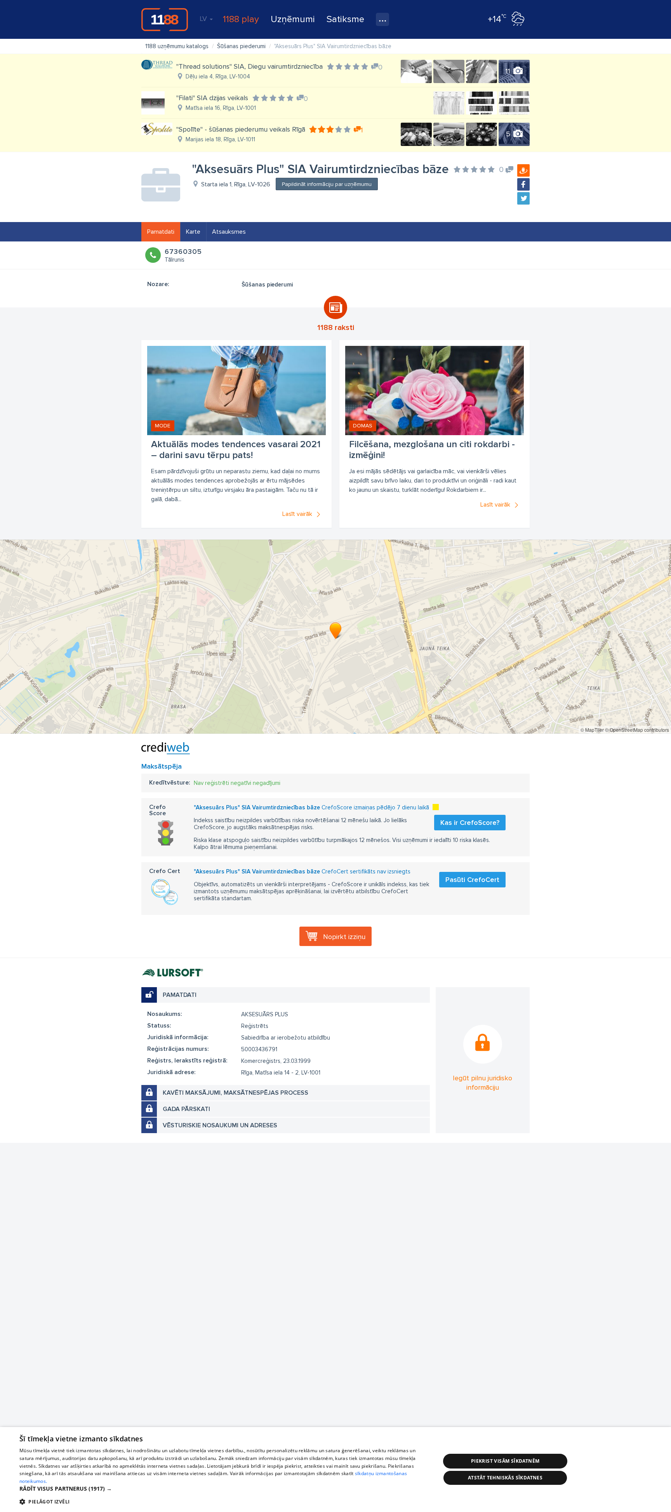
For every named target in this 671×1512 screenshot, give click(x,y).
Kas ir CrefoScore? (469, 822)
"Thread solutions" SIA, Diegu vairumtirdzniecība (249, 66)
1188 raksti (335, 327)
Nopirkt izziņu (344, 936)
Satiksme (345, 19)
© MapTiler (592, 729)
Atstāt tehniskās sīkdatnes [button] (505, 1477)
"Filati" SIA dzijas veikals (212, 98)
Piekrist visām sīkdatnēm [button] (505, 1461)
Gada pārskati (186, 1109)
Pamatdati (160, 232)
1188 (164, 19)
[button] (223, 1488)
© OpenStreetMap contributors (637, 729)
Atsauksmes (229, 232)
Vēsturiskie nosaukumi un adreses (220, 1125)
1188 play (241, 19)
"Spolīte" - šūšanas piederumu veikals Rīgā (240, 129)
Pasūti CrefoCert (472, 879)
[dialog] (335, 1469)
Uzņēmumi (293, 19)
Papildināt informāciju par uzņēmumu (327, 184)
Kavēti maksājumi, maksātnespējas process (235, 1093)
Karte (193, 232)
